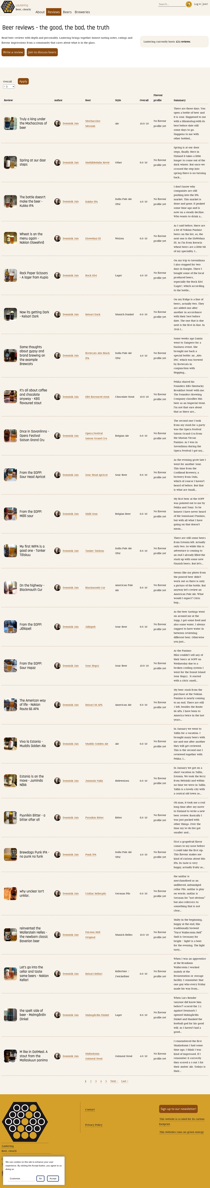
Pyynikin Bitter (94, 817)
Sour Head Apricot (96, 474)
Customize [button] (15, 1178)
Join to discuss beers (42, 52)
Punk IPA (90, 854)
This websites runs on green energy (181, 1132)
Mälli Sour (91, 513)
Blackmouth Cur (95, 587)
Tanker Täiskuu (94, 550)
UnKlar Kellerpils (95, 893)
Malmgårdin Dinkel (97, 1015)
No (40, 1178)
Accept (53, 1178)
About (40, 12)
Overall (7, 81)
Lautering (22, 5)
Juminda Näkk (94, 780)
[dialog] (34, 1171)
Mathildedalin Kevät (97, 162)
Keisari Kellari (93, 973)
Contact (90, 1109)
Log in (197, 4)
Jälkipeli (90, 626)
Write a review (13, 52)
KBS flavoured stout (97, 396)
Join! (205, 4)
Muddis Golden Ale (96, 743)
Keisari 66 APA (93, 704)
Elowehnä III (93, 238)
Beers (67, 12)
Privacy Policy (93, 1124)
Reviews (54, 12)
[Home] (8, 8)
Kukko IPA (91, 201)
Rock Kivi (91, 275)
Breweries (82, 12)
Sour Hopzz (92, 665)
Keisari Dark (92, 314)
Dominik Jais (71, 123)
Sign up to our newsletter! (178, 1109)
